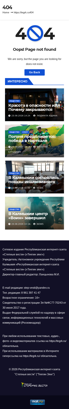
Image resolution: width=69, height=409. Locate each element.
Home (6, 12)
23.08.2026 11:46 (21, 188)
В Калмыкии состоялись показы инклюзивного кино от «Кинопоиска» (33, 181)
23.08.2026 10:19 (21, 224)
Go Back (34, 72)
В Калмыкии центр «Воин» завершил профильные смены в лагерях (31, 220)
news (39, 188)
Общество (14, 101)
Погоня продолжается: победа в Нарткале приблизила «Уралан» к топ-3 (32, 142)
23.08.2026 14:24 (21, 116)
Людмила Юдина (46, 116)
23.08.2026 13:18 (21, 147)
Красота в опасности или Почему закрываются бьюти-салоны (34, 109)
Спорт (25, 132)
